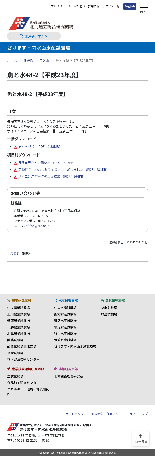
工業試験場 (15, 376)
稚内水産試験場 (65, 333)
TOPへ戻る (140, 438)
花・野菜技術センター (23, 359)
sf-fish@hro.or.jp (37, 225)
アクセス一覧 (111, 6)
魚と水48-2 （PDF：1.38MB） (39, 146)
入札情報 (79, 6)
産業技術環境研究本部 (28, 368)
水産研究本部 (68, 300)
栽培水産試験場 (65, 339)
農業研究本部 (21, 300)
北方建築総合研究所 (68, 376)
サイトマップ (139, 414)
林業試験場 (109, 307)
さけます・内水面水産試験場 (75, 346)
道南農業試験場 (18, 320)
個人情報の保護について (108, 414)
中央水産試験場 (65, 307)
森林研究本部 (115, 300)
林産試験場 (109, 314)
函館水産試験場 (65, 314)
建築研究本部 (68, 368)
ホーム (12, 60)
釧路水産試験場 (65, 320)
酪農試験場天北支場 (21, 346)
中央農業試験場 (18, 307)
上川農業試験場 (18, 314)
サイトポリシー (76, 414)
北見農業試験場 (18, 333)
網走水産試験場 (65, 327)
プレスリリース (60, 6)
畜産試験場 (15, 352)
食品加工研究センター (23, 382)
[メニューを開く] (144, 5)
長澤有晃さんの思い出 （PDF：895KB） (47, 162)
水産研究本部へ (36, 36)
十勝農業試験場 (18, 327)
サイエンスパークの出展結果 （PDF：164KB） (51, 176)
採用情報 (93, 6)
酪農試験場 (15, 339)
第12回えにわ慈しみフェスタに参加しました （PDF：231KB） (63, 169)
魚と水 (44, 60)
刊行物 (28, 60)
